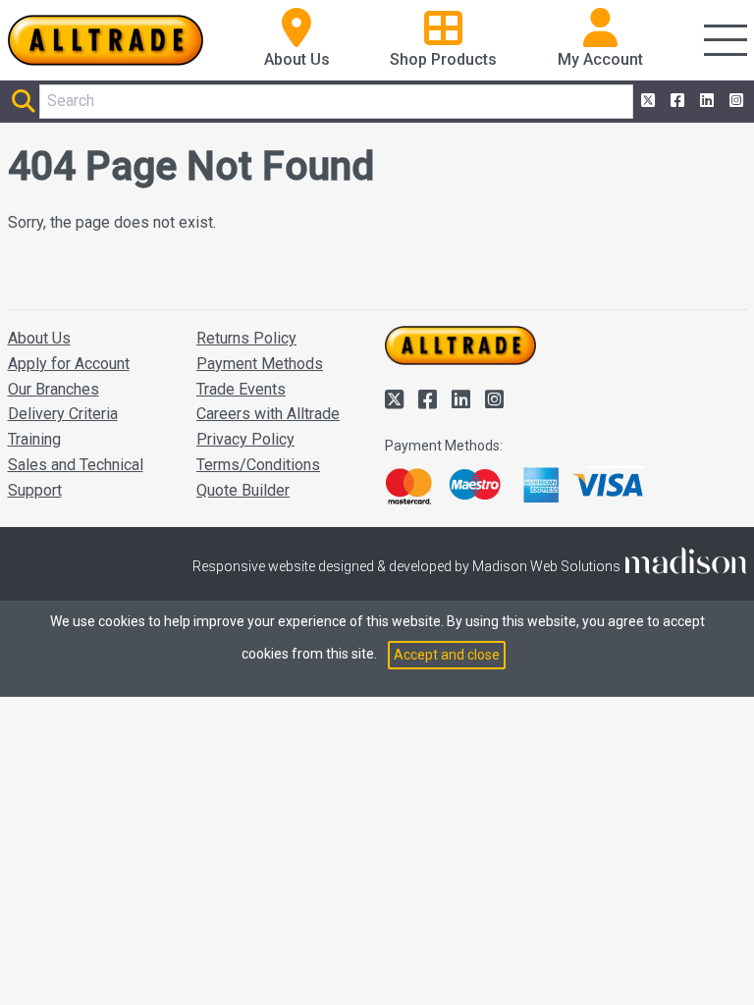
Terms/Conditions (258, 464)
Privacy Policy (245, 439)
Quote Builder (243, 490)
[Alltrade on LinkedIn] (705, 101)
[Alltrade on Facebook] (675, 101)
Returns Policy (246, 338)
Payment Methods (259, 363)
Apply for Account (69, 363)
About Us (39, 338)
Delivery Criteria (63, 413)
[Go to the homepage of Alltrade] (106, 40)
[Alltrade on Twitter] (646, 101)
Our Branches (53, 389)
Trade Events (241, 389)
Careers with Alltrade (268, 413)
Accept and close (447, 654)
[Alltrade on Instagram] (734, 101)
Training (34, 439)
